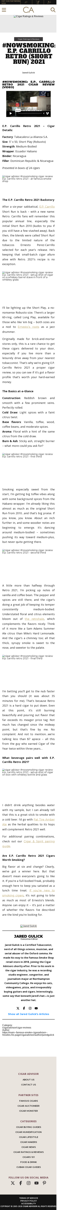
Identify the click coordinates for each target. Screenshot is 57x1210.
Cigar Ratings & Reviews (28, 39)
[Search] (53, 10)
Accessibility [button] (28, 1203)
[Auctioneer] (38, 2)
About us (28, 1079)
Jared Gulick (28, 73)
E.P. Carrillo (47, 206)
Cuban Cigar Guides (28, 1167)
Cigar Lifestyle (28, 1137)
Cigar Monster (28, 1111)
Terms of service (28, 1198)
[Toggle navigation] (4, 10)
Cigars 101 (28, 1157)
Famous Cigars (28, 1101)
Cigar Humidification (28, 1132)
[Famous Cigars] (26, 2)
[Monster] (49, 2)
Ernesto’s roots (28, 327)
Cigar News (28, 1147)
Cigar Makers (28, 1142)
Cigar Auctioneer (28, 1106)
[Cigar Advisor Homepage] (28, 10)
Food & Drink (28, 1162)
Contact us (28, 1084)
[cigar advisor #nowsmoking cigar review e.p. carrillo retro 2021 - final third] (28, 669)
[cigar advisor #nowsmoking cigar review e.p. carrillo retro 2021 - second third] (28, 563)
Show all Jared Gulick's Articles (28, 1014)
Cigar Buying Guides (28, 1127)
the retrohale (34, 619)
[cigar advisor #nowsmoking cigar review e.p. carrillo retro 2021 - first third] (28, 467)
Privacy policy (28, 1201)
